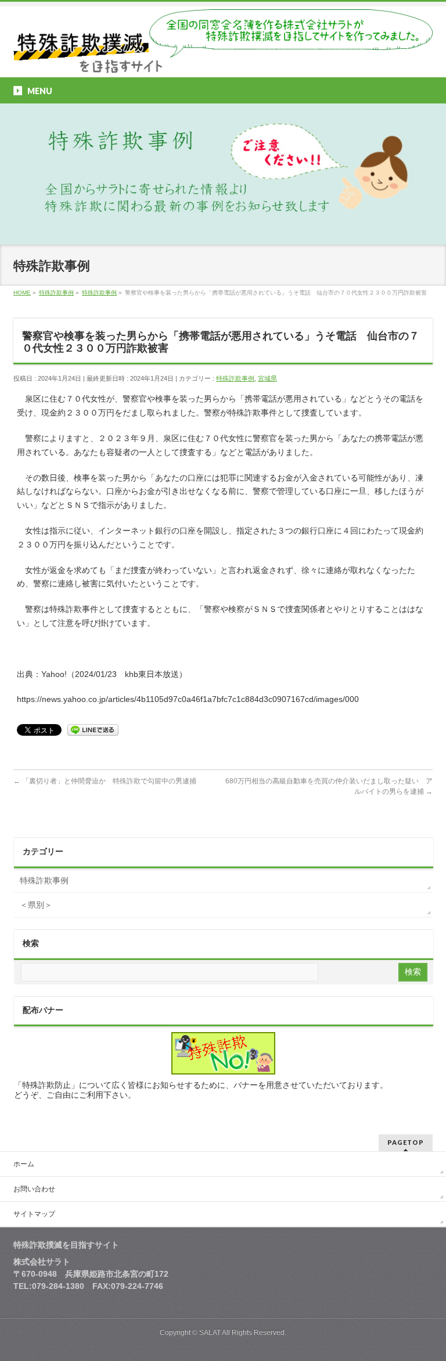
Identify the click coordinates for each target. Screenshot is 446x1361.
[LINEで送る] (92, 729)
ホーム (23, 1164)
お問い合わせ (34, 1189)
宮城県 (267, 378)
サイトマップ (34, 1214)
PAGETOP (405, 1142)
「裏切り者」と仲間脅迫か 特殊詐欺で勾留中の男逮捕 (108, 781)
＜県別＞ (36, 904)
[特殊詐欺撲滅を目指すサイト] (223, 59)
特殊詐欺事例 (235, 378)
